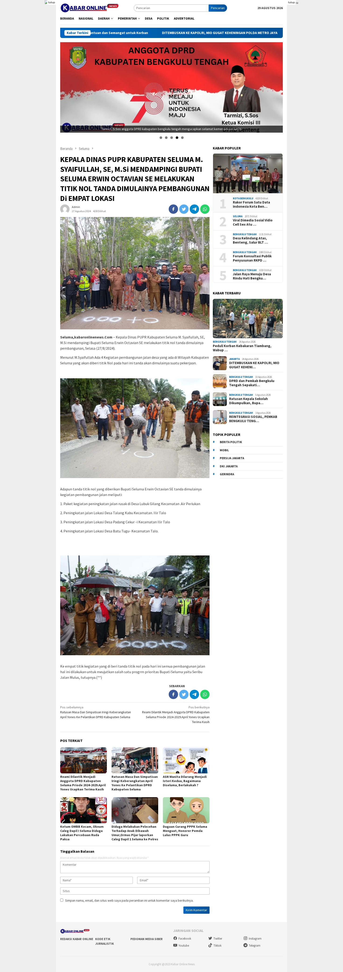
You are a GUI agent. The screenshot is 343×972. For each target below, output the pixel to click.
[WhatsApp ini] (205, 209)
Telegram (254, 946)
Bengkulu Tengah (245, 234)
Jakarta (234, 359)
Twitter (218, 939)
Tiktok (217, 946)
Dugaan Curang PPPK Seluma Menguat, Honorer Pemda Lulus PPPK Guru (185, 830)
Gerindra (227, 474)
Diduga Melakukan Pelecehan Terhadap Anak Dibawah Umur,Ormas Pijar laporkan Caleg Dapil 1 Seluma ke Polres (135, 832)
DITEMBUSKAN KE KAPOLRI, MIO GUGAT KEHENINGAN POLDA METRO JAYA (162, 33)
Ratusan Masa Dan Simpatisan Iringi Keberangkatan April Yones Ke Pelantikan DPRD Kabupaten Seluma (95, 712)
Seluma (237, 216)
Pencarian (218, 8)
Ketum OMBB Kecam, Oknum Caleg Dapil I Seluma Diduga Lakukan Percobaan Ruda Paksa (82, 832)
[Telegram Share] (194, 209)
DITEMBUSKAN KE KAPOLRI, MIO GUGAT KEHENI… (254, 365)
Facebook (184, 939)
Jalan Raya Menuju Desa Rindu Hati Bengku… (252, 276)
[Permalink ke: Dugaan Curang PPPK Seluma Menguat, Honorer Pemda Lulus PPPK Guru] (186, 810)
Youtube (183, 946)
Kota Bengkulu (243, 198)
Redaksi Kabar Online (76, 939)
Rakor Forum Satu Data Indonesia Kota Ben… (251, 204)
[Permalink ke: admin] (65, 209)
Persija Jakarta (232, 458)
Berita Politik (231, 442)
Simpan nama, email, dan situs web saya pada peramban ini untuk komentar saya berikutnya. (129, 900)
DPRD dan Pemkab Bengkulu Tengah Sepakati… (251, 383)
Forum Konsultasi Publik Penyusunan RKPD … (252, 258)
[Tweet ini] (184, 209)
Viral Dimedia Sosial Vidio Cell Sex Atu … (253, 222)
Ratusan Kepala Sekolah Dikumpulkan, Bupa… (248, 401)
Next (276, 86)
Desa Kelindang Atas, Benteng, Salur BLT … (250, 240)
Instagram (255, 939)
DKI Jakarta (229, 466)
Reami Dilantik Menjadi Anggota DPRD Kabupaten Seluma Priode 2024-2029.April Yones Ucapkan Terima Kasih (83, 783)
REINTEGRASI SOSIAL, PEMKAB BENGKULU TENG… (253, 419)
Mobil (224, 450)
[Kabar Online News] (89, 7)
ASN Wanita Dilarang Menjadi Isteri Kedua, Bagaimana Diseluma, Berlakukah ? (185, 781)
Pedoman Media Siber (146, 939)
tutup (51, 2)
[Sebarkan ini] (173, 209)
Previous (66, 86)
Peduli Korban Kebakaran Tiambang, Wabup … (242, 348)
